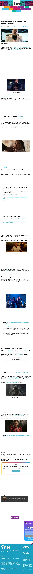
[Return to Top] (32, 544)
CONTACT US (25, 552)
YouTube (24, 547)
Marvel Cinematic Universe (16, 49)
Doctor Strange (23, 379)
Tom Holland (10, 350)
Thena (13, 418)
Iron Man (24, 377)
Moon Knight (3, 416)
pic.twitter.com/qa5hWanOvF (8, 114)
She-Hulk (26, 416)
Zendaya (26, 350)
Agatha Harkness (15, 416)
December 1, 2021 (21, 116)
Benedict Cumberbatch (11, 351)
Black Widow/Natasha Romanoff (13, 378)
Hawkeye (23, 381)
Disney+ (21, 127)
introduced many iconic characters (14, 271)
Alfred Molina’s (19, 354)
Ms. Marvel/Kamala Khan (18, 415)
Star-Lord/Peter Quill (14, 377)
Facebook (26, 547)
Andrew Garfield (21, 449)
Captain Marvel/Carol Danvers (12, 382)
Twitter (28, 547)
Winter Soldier (11, 381)
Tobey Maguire (13, 449)
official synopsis (8, 326)
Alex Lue (15, 26)
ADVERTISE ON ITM (26, 553)
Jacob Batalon (23, 353)
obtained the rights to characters (22, 47)
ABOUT (24, 549)
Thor (11, 379)
